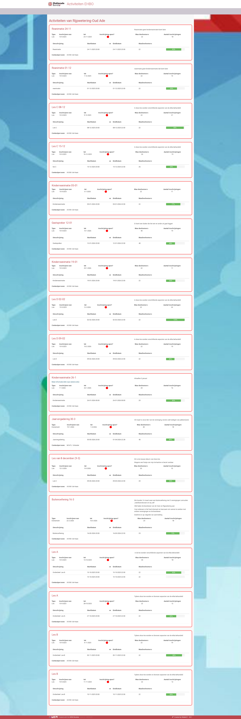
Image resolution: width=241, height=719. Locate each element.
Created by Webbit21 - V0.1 (183, 717)
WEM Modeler (74, 717)
